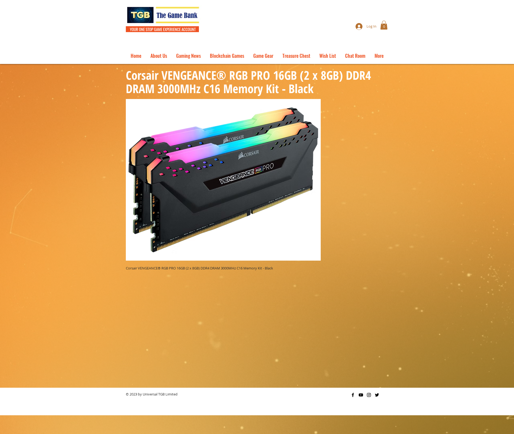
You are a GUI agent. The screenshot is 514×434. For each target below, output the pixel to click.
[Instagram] (369, 395)
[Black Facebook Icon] (353, 395)
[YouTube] (361, 395)
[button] (384, 25)
